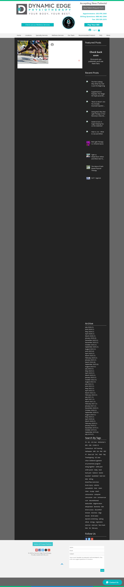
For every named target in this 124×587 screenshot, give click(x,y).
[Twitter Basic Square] (89, 539)
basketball (95, 476)
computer (97, 494)
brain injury (89, 485)
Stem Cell (91, 454)
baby (96, 470)
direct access (89, 510)
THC (96, 454)
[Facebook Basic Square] (86, 539)
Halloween (88, 451)
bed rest (102, 476)
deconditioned (94, 500)
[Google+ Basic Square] (92, 539)
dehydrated (89, 507)
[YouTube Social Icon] (36, 550)
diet (102, 507)
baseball (88, 476)
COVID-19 (96, 445)
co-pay (92, 491)
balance (95, 473)
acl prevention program (92, 464)
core (95, 497)
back (100, 470)
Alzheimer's (102, 442)
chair (95, 488)
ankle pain (99, 467)
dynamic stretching (91, 519)
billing (91, 479)
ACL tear (94, 442)
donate (87, 516)
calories (96, 485)
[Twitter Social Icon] (43, 550)
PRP (105, 451)
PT (86, 454)
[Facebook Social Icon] (39, 550)
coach (97, 491)
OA (98, 451)
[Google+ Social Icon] (49, 550)
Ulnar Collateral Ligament (93, 460)
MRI (94, 451)
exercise (87, 525)
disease (87, 513)
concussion (88, 497)
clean (87, 491)
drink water (94, 516)
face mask (102, 525)
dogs (100, 513)
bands (101, 473)
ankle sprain (89, 470)
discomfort (98, 510)
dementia (97, 507)
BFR (86, 445)
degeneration (97, 503)
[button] (99, 30)
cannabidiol (89, 488)
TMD (100, 454)
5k (86, 442)
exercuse (94, 525)
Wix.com (45, 555)
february (95, 528)
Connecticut (89, 448)
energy (92, 522)
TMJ (104, 454)
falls (86, 528)
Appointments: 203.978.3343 (95, 14)
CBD (90, 445)
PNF (101, 451)
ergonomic (99, 522)
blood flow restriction (92, 482)
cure (86, 500)
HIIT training (98, 448)
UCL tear (97, 457)
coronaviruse (102, 497)
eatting (101, 519)
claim (100, 488)
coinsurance (89, 494)
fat (90, 528)
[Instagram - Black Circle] (46, 550)
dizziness (94, 513)
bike (86, 479)
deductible (88, 503)
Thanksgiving (89, 457)
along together (90, 467)
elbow (87, 522)
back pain (88, 473)
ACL (89, 442)
